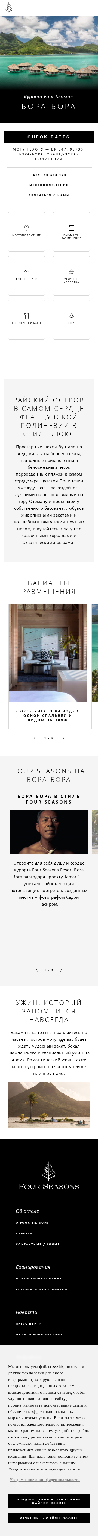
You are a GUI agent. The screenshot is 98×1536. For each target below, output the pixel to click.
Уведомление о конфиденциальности (45, 1480)
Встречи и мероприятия (42, 1289)
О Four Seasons (33, 1222)
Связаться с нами (49, 195)
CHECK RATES (49, 136)
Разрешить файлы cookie (49, 1518)
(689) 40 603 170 (49, 175)
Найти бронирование (39, 1278)
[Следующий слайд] (63, 738)
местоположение (49, 185)
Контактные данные (38, 1244)
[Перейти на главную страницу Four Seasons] (9, 7)
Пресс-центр (29, 1323)
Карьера (24, 1233)
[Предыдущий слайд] (34, 738)
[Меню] (87, 7)
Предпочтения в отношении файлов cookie (49, 1501)
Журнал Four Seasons (39, 1334)
